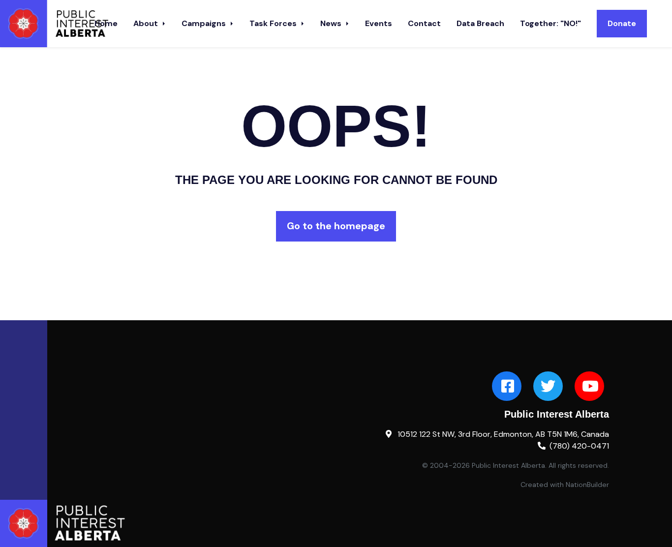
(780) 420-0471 (579, 446)
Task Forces (274, 23)
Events (378, 23)
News (331, 23)
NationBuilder (587, 484)
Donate (622, 23)
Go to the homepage (336, 225)
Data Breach (480, 23)
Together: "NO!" (550, 23)
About (146, 23)
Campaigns (205, 23)
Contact (424, 23)
